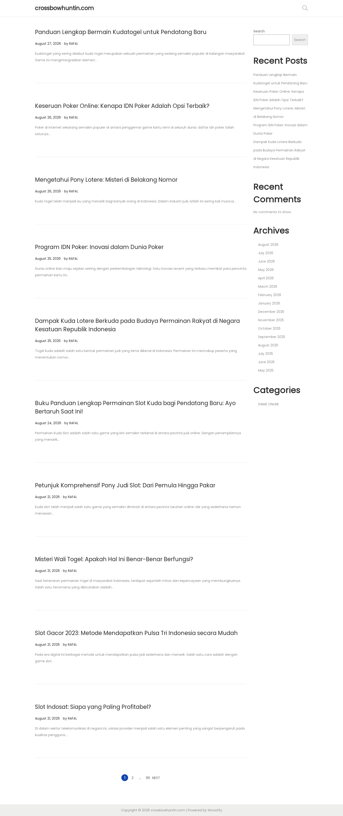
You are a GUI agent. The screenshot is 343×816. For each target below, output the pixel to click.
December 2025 (271, 311)
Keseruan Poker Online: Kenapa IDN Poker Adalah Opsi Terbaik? (122, 106)
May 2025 (265, 370)
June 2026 (266, 261)
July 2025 (265, 353)
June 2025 (266, 362)
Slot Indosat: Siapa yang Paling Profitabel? (93, 707)
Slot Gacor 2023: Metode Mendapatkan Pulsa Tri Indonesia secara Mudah (136, 633)
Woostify (215, 810)
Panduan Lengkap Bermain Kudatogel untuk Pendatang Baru (120, 32)
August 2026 (268, 244)
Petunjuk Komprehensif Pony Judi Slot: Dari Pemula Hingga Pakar (125, 485)
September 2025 (271, 337)
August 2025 (268, 345)
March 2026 (267, 286)
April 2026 (266, 278)
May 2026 (266, 269)
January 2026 (269, 303)
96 (148, 777)
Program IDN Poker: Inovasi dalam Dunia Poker (99, 247)
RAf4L (73, 43)
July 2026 (265, 253)
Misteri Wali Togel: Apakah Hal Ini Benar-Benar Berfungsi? (114, 559)
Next (156, 777)
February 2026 (269, 295)
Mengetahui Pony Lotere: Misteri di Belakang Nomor (106, 180)
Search (259, 31)
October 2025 (269, 328)
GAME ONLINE (268, 404)
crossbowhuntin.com (64, 8)
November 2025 (271, 320)
